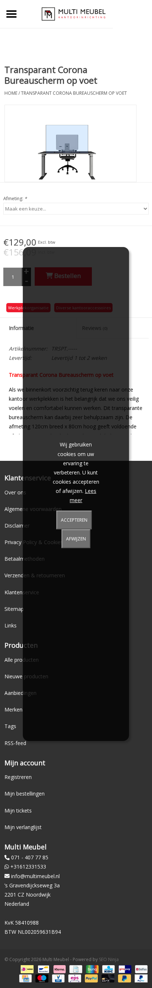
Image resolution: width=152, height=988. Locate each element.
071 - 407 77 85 (29, 857)
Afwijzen (76, 539)
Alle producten (21, 659)
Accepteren (74, 520)
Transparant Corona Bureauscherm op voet (74, 93)
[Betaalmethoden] (26, 969)
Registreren (18, 776)
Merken (13, 709)
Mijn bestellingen (24, 793)
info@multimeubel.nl (35, 876)
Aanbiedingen (20, 692)
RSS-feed (15, 743)
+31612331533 (28, 866)
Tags (10, 726)
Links (10, 625)
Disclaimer (17, 525)
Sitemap (14, 608)
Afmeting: (15, 198)
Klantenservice (21, 592)
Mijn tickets (18, 810)
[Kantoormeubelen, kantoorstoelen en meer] (74, 13)
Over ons (15, 492)
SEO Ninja (109, 959)
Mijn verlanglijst (23, 827)
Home (10, 93)
